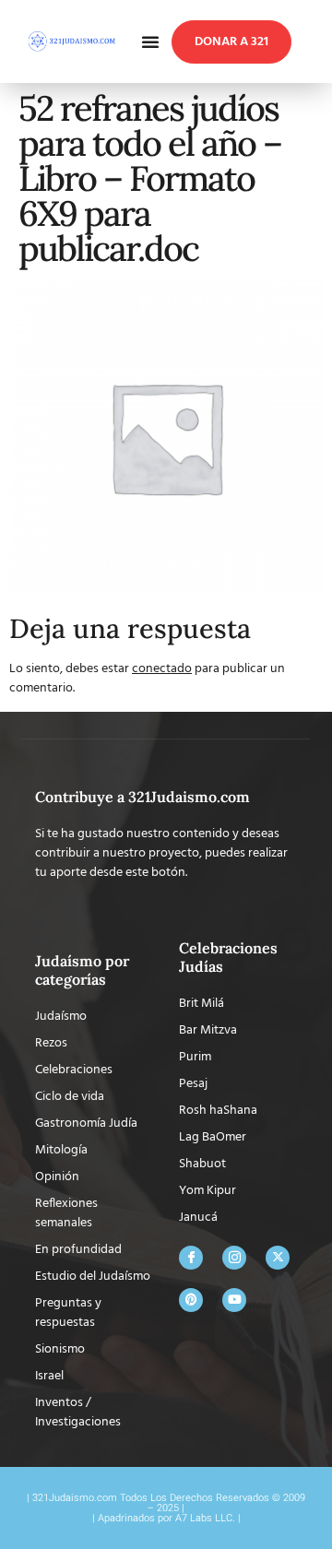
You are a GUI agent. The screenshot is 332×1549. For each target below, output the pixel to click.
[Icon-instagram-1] (234, 1258)
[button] (150, 41)
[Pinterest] (191, 1300)
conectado (162, 669)
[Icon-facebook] (191, 1258)
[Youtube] (234, 1300)
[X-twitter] (278, 1258)
